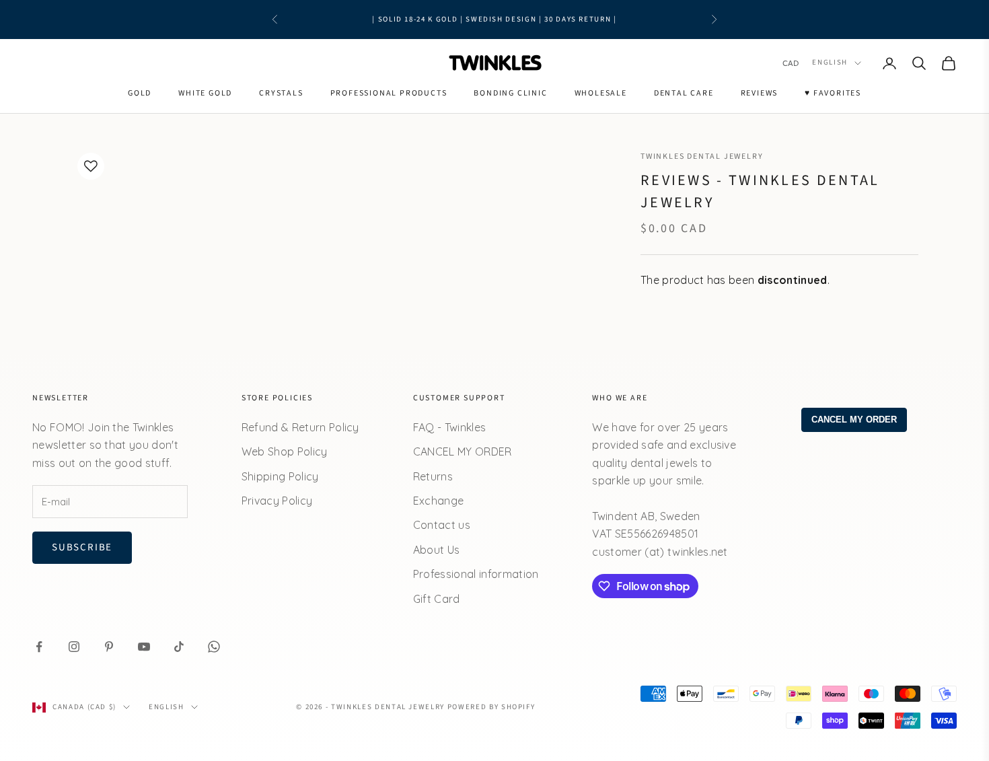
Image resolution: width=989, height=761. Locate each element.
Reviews (759, 93)
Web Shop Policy (285, 451)
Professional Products (388, 93)
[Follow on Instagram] (74, 646)
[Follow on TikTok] (179, 646)
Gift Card (436, 599)
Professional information (476, 574)
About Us (436, 549)
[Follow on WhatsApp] (214, 646)
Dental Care (684, 93)
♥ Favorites (833, 93)
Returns (433, 476)
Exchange (438, 500)
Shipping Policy (280, 476)
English (830, 63)
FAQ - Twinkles (449, 427)
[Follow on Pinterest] (109, 646)
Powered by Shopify (491, 707)
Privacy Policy (277, 500)
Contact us (441, 525)
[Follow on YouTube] (144, 646)
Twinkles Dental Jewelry (701, 156)
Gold (139, 93)
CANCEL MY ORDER (462, 451)
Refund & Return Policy (300, 427)
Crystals (281, 93)
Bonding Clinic (510, 93)
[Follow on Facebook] (39, 646)
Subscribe (82, 547)
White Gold (205, 93)
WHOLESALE (601, 93)
